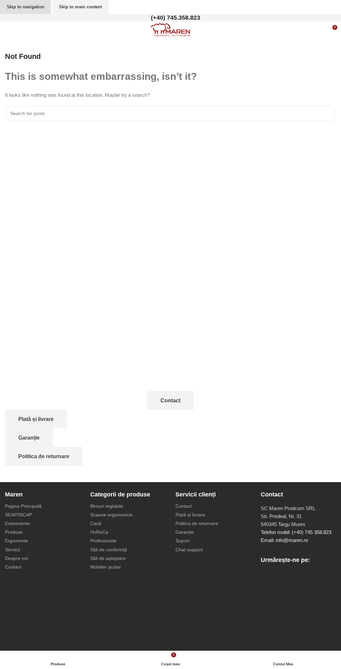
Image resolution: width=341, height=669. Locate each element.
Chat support (189, 549)
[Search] (328, 113)
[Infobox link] (170, 18)
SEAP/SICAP (18, 514)
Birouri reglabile (106, 506)
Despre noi (16, 558)
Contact (170, 400)
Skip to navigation (25, 6)
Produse (14, 532)
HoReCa (99, 532)
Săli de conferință (108, 549)
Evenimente (17, 523)
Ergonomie (16, 540)
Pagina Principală (23, 506)
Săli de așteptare (108, 558)
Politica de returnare (43, 456)
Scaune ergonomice (111, 514)
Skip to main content (80, 6)
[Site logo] (170, 29)
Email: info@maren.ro (284, 540)
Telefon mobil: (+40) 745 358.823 (296, 532)
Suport (182, 540)
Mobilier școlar (105, 567)
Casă (95, 523)
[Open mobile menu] (8, 30)
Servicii (12, 549)
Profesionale (103, 540)
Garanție (29, 438)
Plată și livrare (36, 419)
